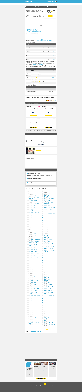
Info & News (45, 385)
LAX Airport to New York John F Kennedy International (48, 191)
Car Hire (33, 385)
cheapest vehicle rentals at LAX (36, 331)
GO (55, 1)
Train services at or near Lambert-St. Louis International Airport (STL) (35, 39)
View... (27, 376)
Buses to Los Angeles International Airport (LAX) (32, 29)
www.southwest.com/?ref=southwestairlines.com (38, 64)
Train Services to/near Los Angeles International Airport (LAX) (34, 31)
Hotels (42, 385)
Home (29, 385)
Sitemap (53, 385)
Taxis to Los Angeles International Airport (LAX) (32, 30)
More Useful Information (41, 378)
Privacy (50, 385)
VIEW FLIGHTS (53, 47)
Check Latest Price (33, 115)
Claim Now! (38, 150)
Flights (31, 385)
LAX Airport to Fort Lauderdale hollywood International (33, 222)
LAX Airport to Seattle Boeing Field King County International (49, 303)
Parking (40, 385)
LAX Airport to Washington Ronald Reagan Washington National (34, 242)
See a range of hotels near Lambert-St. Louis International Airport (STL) (45, 40)
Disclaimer (48, 385)
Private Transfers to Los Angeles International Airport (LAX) (33, 28)
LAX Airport (32, 1)
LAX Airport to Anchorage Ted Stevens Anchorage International (49, 263)
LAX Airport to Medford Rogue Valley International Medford (34, 261)
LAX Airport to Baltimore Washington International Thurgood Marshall (49, 235)
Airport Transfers (37, 385)
